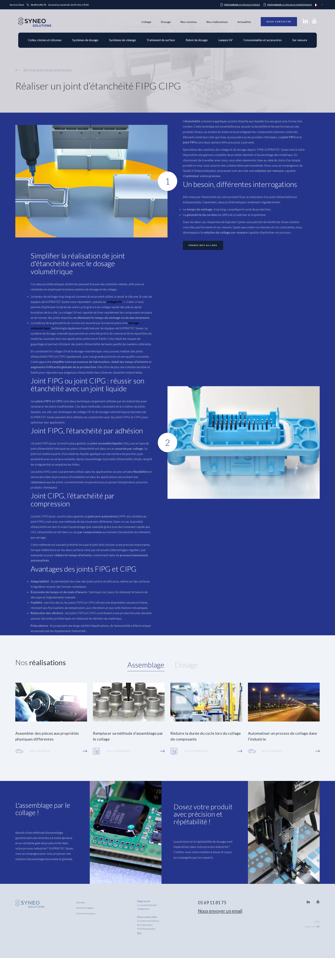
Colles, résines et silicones (45, 40)
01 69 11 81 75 (212, 902)
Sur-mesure (299, 40)
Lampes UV (225, 40)
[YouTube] (314, 22)
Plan (139, 932)
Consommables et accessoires (262, 40)
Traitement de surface (161, 40)
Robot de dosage (197, 40)
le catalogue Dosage (242, 5)
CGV (317, 921)
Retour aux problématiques (47, 70)
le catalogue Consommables (289, 5)
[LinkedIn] (305, 22)
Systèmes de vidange (122, 40)
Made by (310, 927)
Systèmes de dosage (85, 40)
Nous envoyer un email (220, 911)
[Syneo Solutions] (34, 25)
